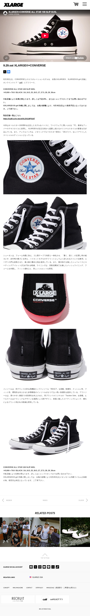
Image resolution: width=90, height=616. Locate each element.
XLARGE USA (37, 577)
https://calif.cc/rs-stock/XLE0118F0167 (19, 119)
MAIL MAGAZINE (18, 588)
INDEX (45, 500)
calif (20, 83)
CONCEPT (6, 588)
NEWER (9, 500)
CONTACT (29, 588)
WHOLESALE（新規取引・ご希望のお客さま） (61, 588)
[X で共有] (4, 71)
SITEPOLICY (39, 588)
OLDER (81, 500)
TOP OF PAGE (45, 558)
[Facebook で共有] (8, 71)
